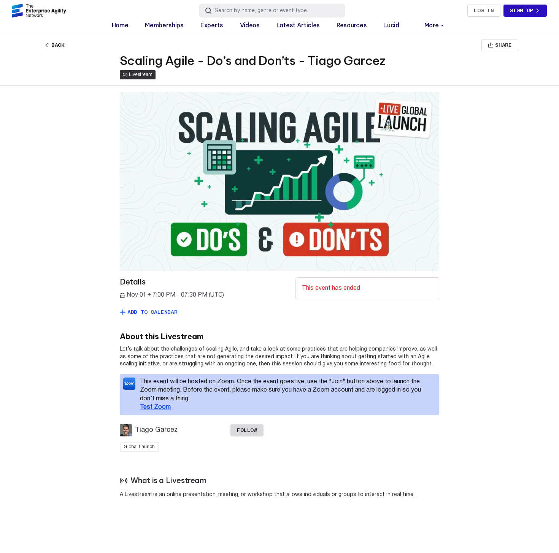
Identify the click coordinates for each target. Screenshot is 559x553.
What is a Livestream (168, 480)
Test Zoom (155, 407)
